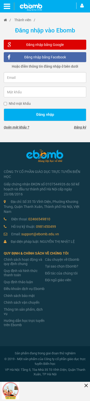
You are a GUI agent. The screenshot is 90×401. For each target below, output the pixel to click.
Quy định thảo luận (18, 282)
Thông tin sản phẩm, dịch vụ (23, 311)
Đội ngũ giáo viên (58, 280)
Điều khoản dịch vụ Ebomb (24, 289)
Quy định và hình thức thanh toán (21, 273)
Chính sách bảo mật (19, 296)
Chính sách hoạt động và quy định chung (23, 262)
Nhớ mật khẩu (20, 104)
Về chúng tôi (56, 253)
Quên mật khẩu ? (16, 127)
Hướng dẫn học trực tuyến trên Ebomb (24, 323)
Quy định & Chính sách (24, 253)
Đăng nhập (45, 114)
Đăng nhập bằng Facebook (45, 57)
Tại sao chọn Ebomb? (61, 266)
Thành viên (22, 20)
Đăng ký (80, 127)
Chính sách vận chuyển (22, 302)
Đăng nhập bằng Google (45, 45)
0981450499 (33, 227)
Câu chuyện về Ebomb (62, 260)
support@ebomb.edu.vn (35, 234)
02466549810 (30, 219)
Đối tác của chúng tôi (61, 273)
